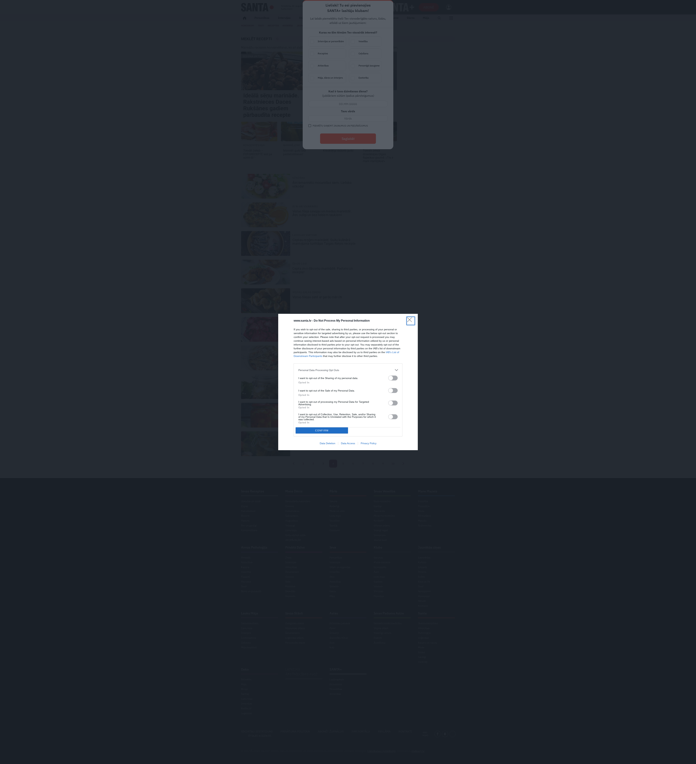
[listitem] (348, 370)
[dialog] (348, 382)
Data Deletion (327, 443)
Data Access (348, 443)
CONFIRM (322, 430)
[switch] (393, 378)
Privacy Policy (368, 443)
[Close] (410, 320)
